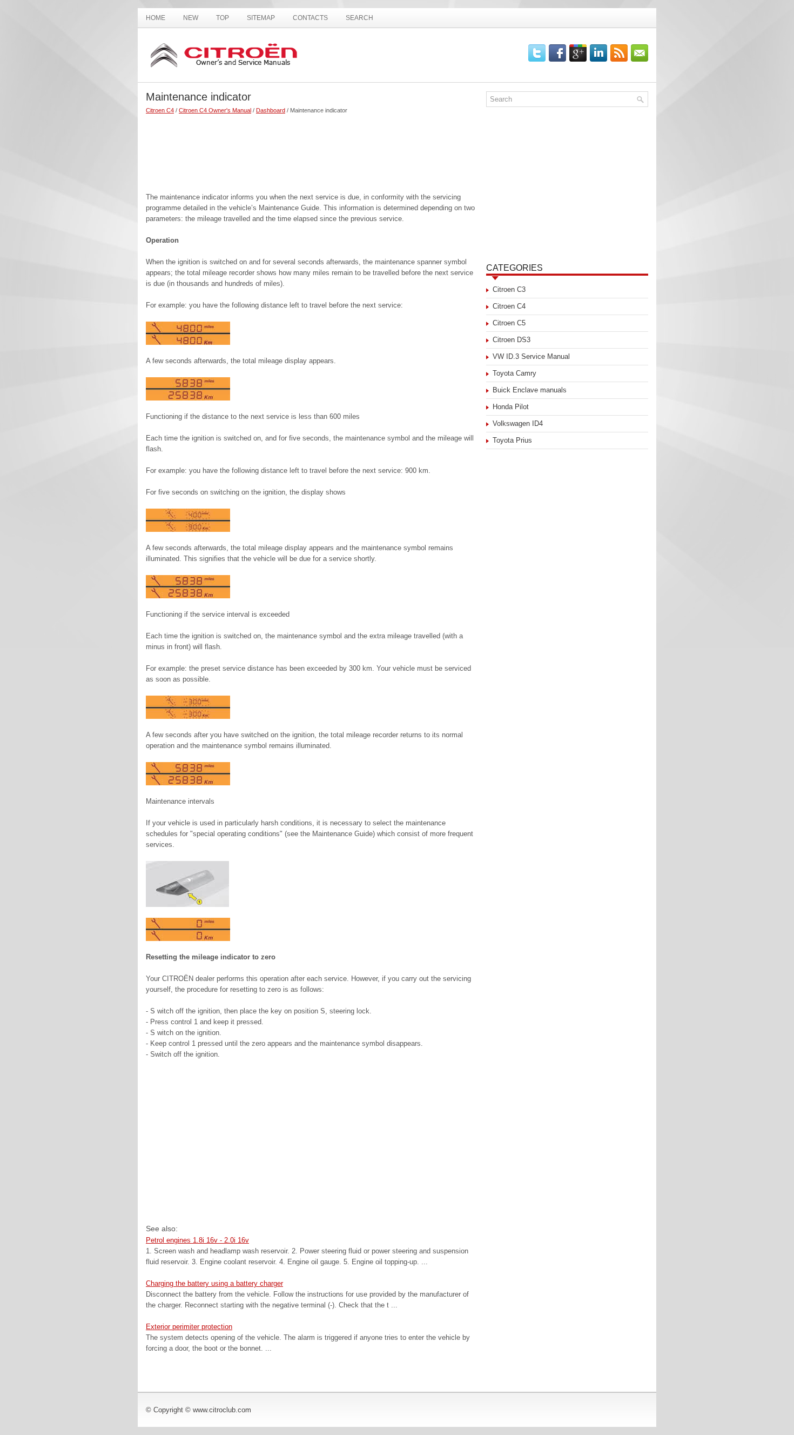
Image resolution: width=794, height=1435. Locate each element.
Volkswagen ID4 (518, 423)
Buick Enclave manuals (530, 390)
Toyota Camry (514, 373)
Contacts (310, 18)
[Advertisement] (312, 148)
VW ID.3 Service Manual (531, 356)
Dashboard (270, 110)
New (190, 18)
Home (155, 18)
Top (222, 18)
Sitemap (261, 18)
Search (359, 18)
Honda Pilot (511, 407)
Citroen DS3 (511, 340)
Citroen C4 (160, 110)
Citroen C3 (509, 289)
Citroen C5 (509, 323)
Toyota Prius (512, 440)
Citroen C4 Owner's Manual (215, 110)
